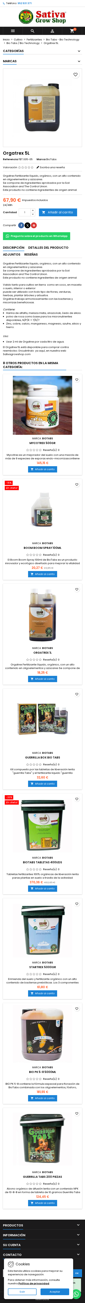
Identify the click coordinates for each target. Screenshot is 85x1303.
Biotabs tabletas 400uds (42, 862)
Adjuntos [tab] (11, 254)
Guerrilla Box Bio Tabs (42, 757)
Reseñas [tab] (31, 254)
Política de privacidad (33, 1283)
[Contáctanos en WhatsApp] (76, 1294)
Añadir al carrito (57, 212)
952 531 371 (25, 3)
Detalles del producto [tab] (48, 247)
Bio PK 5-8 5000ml (42, 1072)
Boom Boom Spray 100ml (42, 548)
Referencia (10, 159)
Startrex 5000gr (42, 967)
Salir (22, 1292)
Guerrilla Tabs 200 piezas (42, 1177)
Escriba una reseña (52, 167)
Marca (41, 159)
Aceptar (55, 1292)
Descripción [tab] (13, 247)
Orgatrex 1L (42, 653)
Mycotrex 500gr (42, 443)
